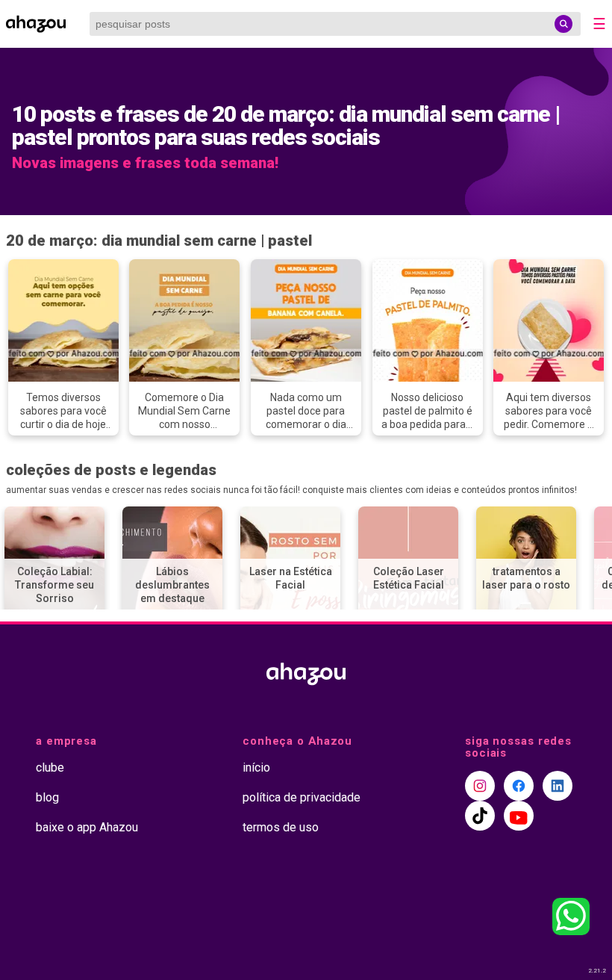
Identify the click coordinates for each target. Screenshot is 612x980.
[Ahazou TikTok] (480, 816)
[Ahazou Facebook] (519, 786)
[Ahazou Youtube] (519, 816)
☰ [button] (599, 24)
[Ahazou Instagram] (480, 786)
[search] (563, 24)
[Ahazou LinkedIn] (557, 786)
